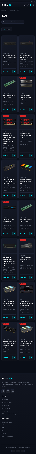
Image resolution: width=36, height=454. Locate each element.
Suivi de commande (7, 436)
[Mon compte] (25, 5)
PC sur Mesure (5, 411)
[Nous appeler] (34, 1)
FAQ (2, 428)
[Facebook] (3, 391)
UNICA (6, 5)
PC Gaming (4, 399)
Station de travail (6, 402)
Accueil (3, 10)
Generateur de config (9, 414)
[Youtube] (12, 391)
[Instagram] (8, 391)
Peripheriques (5, 408)
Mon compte (5, 431)
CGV (2, 425)
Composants (11, 10)
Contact (3, 433)
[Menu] (34, 5)
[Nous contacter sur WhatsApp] (32, 1)
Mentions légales (6, 422)
